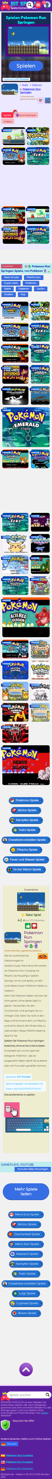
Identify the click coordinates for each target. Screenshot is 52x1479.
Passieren (24, 288)
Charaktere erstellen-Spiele (27, 839)
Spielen (26, 66)
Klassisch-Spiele (27, 1254)
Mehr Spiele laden (26, 1191)
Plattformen (34, 277)
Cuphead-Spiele (27, 1303)
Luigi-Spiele (27, 1293)
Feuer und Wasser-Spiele (27, 859)
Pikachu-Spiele (27, 849)
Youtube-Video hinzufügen (32, 1169)
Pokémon (31, 283)
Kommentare (26, 115)
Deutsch (12, 1444)
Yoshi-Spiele (27, 830)
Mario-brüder (11, 277)
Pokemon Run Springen (19, 1468)
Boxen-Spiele (27, 1313)
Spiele (7, 115)
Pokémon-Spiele (27, 800)
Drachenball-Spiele (27, 1234)
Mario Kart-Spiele (27, 1244)
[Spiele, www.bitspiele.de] (19, 5)
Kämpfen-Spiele (27, 820)
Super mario (11, 283)
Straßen (8, 294)
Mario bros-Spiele (27, 1214)
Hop (23, 294)
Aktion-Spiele (27, 810)
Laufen (41, 288)
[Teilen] (48, 100)
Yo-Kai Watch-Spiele (27, 869)
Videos (8, 121)
